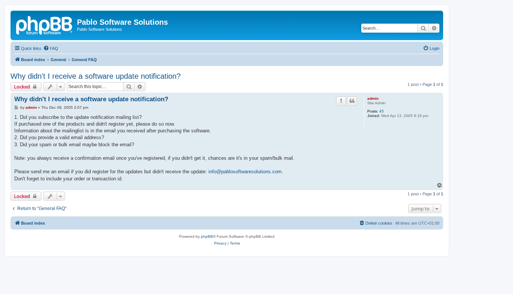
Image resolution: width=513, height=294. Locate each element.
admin (373, 98)
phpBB (207, 236)
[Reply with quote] (352, 100)
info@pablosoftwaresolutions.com (245, 171)
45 (381, 111)
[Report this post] (341, 100)
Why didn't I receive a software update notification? (96, 76)
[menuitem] (50, 48)
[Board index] (44, 24)
